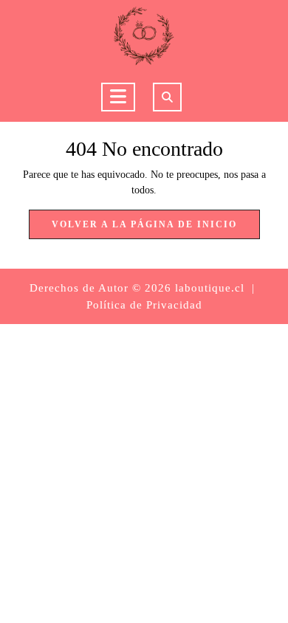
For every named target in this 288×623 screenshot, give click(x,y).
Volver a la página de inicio (156, 228)
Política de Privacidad (144, 305)
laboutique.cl (209, 288)
